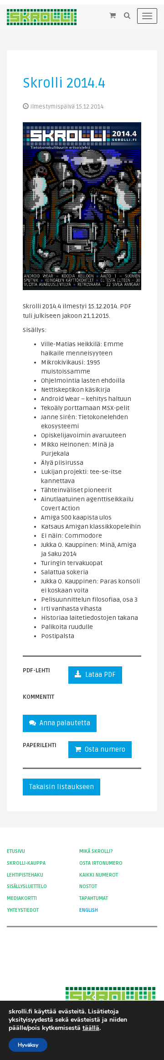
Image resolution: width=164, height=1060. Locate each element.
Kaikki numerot (98, 875)
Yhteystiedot (23, 910)
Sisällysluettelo (27, 886)
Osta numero (103, 749)
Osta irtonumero (101, 863)
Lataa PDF (99, 674)
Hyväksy (28, 1045)
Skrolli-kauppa (26, 863)
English (88, 910)
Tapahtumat (93, 898)
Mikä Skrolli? (96, 851)
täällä (90, 1028)
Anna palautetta (63, 723)
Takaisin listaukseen (61, 787)
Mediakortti (22, 898)
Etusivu (16, 851)
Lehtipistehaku (25, 875)
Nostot (88, 886)
